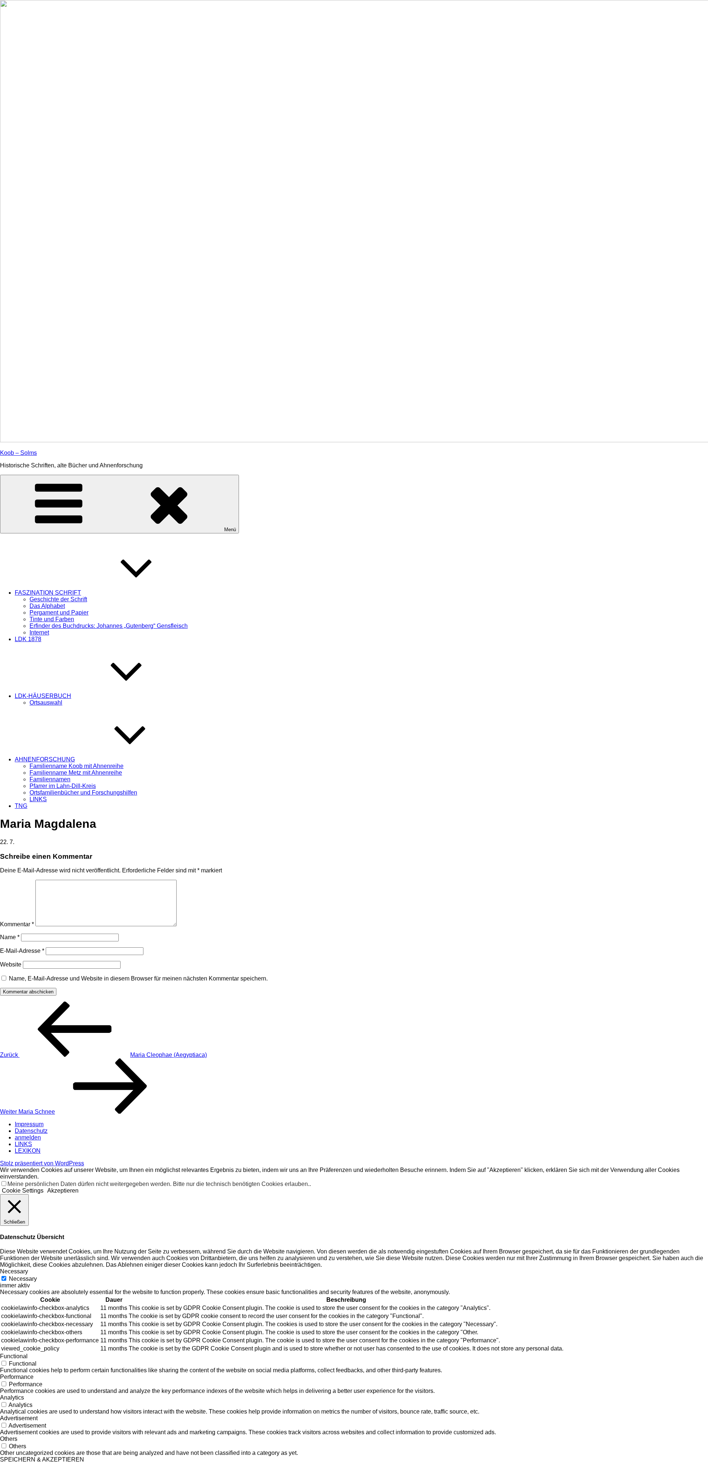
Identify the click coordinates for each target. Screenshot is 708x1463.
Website (10, 964)
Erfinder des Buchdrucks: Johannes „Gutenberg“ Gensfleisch (109, 626)
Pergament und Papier (59, 612)
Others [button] (8, 1439)
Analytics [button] (12, 1397)
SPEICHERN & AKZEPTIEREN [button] (42, 1459)
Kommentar (17, 924)
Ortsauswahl (46, 702)
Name (10, 937)
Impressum (29, 1124)
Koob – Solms (18, 453)
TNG (21, 806)
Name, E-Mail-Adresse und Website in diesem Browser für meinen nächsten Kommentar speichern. (138, 978)
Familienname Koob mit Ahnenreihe (77, 766)
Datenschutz (31, 1131)
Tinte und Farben (52, 619)
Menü (230, 529)
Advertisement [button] (19, 1418)
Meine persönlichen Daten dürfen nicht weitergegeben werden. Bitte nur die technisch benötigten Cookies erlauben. (158, 1184)
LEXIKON (28, 1151)
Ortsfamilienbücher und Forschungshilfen (83, 792)
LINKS (38, 799)
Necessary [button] (14, 1271)
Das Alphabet (47, 606)
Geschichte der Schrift (58, 599)
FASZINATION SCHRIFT (48, 592)
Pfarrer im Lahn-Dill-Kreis (63, 786)
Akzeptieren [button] (63, 1190)
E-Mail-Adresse (22, 951)
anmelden (28, 1137)
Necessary (23, 1279)
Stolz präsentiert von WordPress (42, 1163)
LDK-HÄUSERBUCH (43, 696)
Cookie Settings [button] (23, 1190)
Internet (39, 632)
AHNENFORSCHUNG (45, 759)
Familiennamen (50, 779)
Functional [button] (14, 1356)
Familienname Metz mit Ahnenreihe (76, 772)
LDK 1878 (28, 639)
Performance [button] (17, 1377)
